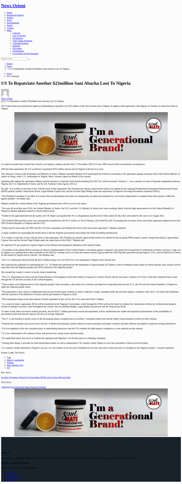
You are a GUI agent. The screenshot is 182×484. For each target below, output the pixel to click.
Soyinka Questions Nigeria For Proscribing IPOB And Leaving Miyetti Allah (35, 377)
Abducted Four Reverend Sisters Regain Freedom (23, 387)
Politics (10, 18)
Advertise (11, 475)
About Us (11, 472)
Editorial (16, 46)
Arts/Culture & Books (22, 41)
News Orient (13, 5)
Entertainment (13, 23)
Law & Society (19, 35)
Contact (10, 28)
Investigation (18, 51)
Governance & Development (25, 53)
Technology (18, 38)
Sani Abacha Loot (15, 365)
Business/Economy (15, 15)
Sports (10, 25)
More (9, 30)
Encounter (17, 48)
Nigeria (10, 362)
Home (9, 12)
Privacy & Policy (14, 478)
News (9, 20)
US (8, 368)
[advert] (91, 159)
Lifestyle (16, 33)
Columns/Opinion (21, 43)
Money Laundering (15, 360)
